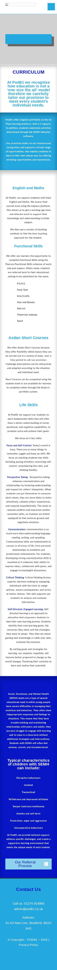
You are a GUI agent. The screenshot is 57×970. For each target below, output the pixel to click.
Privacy (24, 944)
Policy (33, 944)
